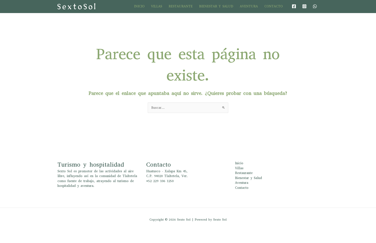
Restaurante (181, 6)
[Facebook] (294, 6)
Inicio (139, 6)
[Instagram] (304, 6)
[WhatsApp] (315, 6)
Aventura (249, 6)
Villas (156, 6)
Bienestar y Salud (216, 6)
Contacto (273, 6)
